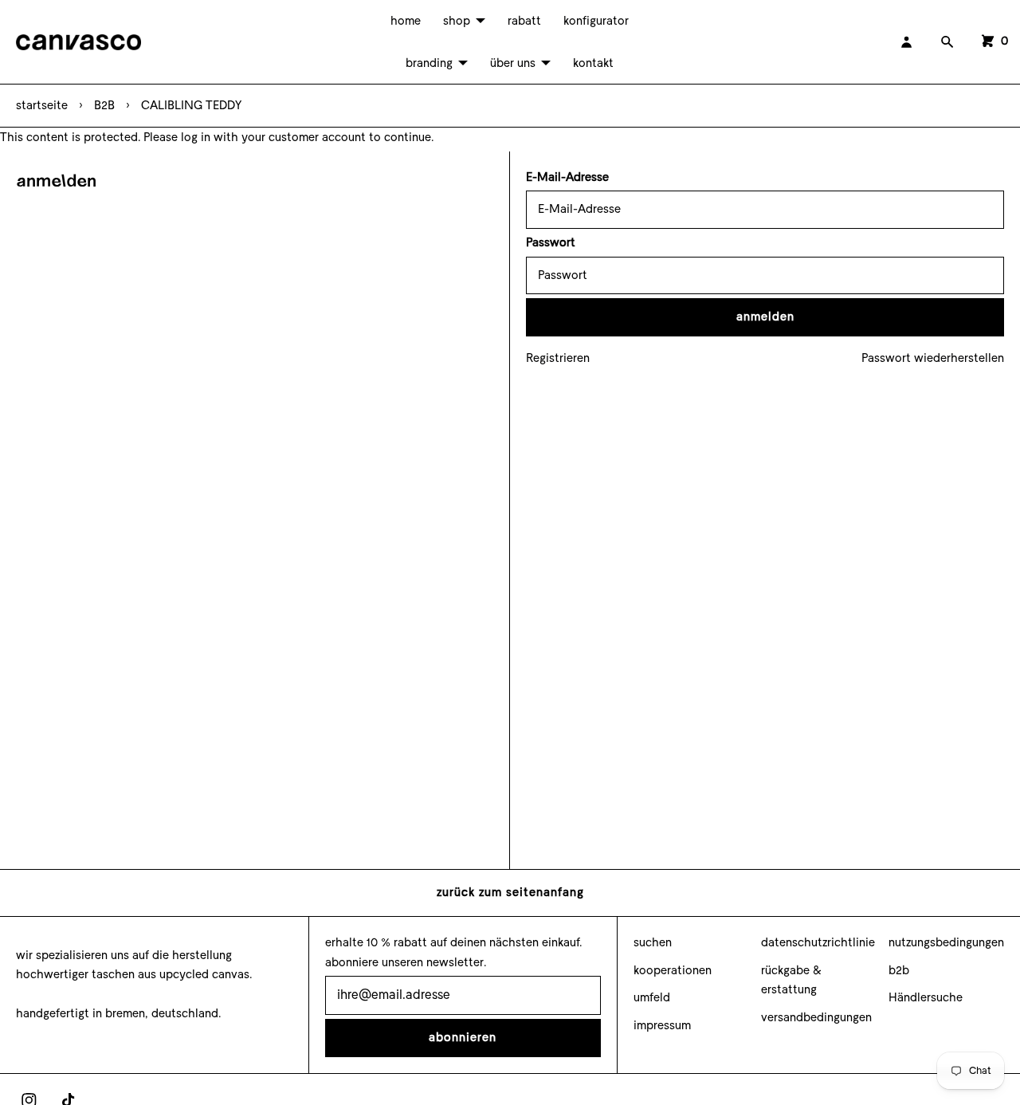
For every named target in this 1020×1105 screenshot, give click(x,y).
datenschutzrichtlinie (818, 942)
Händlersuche (926, 997)
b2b (899, 970)
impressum (662, 1025)
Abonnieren (462, 1037)
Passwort (550, 242)
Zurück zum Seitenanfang (510, 892)
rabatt (524, 21)
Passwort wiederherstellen (932, 358)
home (405, 21)
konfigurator (596, 21)
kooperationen (673, 970)
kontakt (593, 63)
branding (429, 63)
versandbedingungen (816, 1017)
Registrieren (558, 358)
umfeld (652, 997)
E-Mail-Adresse (567, 177)
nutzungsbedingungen (946, 942)
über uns (513, 63)
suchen (653, 942)
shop (456, 21)
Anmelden (765, 316)
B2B (104, 105)
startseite (42, 105)
